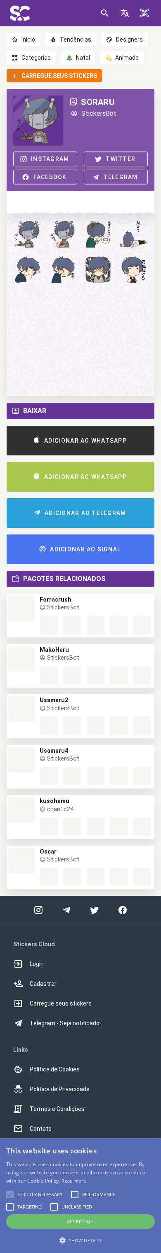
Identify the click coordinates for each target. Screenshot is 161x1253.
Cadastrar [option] (43, 983)
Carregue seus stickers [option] (61, 1003)
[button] (125, 13)
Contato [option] (41, 1128)
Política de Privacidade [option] (60, 1089)
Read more (74, 1181)
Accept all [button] (80, 1221)
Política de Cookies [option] (55, 1069)
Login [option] (37, 964)
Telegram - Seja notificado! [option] (65, 1023)
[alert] (80, 1195)
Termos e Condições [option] (57, 1109)
